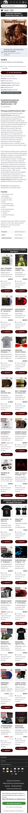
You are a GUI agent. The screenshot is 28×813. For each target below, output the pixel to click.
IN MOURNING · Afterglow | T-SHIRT (6, 351)
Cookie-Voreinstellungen (14, 788)
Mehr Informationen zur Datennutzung (13, 799)
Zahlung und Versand (13, 780)
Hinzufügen (8, 291)
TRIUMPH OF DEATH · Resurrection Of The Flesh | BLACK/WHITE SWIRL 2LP (6, 473)
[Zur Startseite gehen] (5, 2)
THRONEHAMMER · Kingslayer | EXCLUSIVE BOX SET (6, 561)
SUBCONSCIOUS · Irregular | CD (21, 561)
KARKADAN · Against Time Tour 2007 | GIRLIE (19, 643)
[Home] (2, 10)
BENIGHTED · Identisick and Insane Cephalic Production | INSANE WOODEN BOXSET (7, 643)
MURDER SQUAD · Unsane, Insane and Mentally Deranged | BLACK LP (21, 433)
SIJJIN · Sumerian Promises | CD (21, 473)
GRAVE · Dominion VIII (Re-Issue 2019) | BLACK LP (6, 392)
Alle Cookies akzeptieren (14, 803)
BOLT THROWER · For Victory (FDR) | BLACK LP (21, 392)
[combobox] (12, 6)
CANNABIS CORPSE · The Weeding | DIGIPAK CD (19, 269)
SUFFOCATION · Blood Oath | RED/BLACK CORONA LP (20, 310)
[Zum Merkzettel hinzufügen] (11, 255)
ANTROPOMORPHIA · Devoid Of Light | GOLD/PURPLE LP (7, 310)
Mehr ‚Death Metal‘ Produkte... (11, 93)
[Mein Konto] (17, 2)
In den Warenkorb (15, 72)
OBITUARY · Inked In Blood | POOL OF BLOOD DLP (21, 351)
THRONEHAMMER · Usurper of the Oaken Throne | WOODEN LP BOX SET (7, 726)
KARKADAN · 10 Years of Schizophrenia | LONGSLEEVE (6, 520)
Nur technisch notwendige (14, 807)
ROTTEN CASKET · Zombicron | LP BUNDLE (6, 602)
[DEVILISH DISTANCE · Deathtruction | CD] (14, 32)
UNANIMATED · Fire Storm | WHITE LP (6, 433)
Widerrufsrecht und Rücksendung (13, 783)
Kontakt (7, 786)
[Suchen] (25, 6)
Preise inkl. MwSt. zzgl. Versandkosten (12, 62)
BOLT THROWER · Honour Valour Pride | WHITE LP (6, 269)
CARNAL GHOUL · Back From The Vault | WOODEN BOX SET (21, 683)
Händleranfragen (16, 786)
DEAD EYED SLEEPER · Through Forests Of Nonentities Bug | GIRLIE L (20, 520)
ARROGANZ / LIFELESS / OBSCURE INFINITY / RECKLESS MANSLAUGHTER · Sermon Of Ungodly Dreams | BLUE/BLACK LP (6, 683)
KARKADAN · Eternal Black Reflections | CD (20, 726)
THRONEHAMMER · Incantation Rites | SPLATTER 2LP (21, 602)
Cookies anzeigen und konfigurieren (14, 811)
